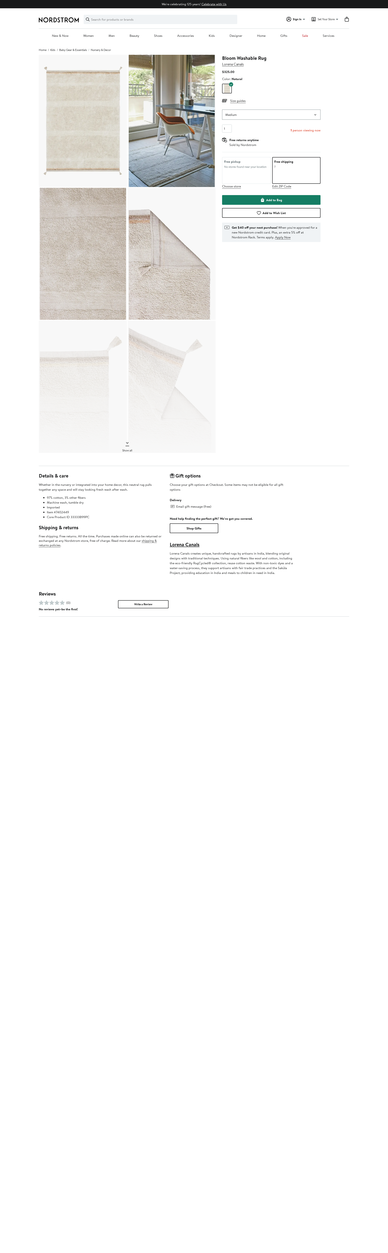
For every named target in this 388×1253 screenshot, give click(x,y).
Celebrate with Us (214, 4)
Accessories (185, 36)
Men (112, 36)
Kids (212, 36)
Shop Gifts (194, 528)
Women (88, 36)
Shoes (158, 36)
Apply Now (283, 237)
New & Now (60, 36)
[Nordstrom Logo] (59, 19)
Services (328, 36)
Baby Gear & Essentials (73, 50)
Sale (305, 36)
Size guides (238, 100)
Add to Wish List (274, 213)
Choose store (231, 186)
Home (261, 36)
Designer (236, 36)
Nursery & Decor (101, 50)
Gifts (283, 36)
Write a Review (143, 604)
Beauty (134, 36)
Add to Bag (274, 200)
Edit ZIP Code (281, 186)
